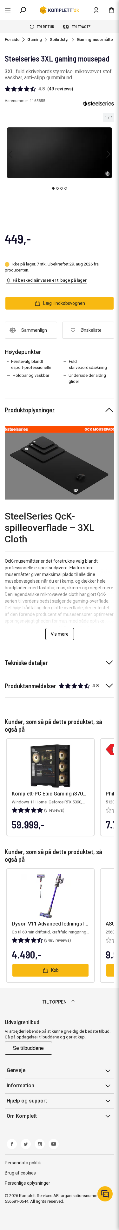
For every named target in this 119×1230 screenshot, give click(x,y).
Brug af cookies (20, 1172)
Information (20, 1086)
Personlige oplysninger (27, 1183)
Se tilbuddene (28, 1048)
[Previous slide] (10, 154)
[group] (59, 153)
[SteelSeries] (98, 103)
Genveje (16, 1070)
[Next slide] (108, 154)
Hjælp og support (27, 1101)
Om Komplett (22, 1116)
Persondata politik (23, 1162)
